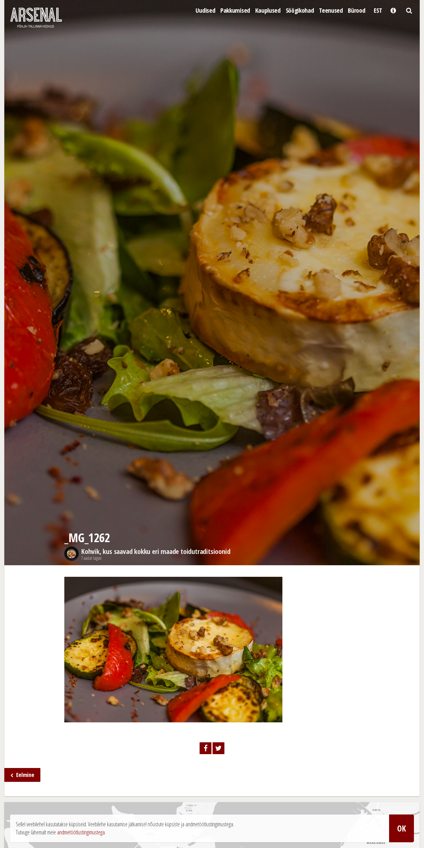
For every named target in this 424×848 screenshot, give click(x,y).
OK (401, 828)
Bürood (356, 10)
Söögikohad (300, 10)
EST (378, 10)
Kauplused (268, 10)
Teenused (331, 10)
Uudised (205, 10)
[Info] (393, 9)
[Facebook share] (205, 748)
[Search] (409, 9)
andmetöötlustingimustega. (81, 832)
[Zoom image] (173, 718)
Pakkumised (235, 10)
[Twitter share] (218, 748)
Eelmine (24, 775)
